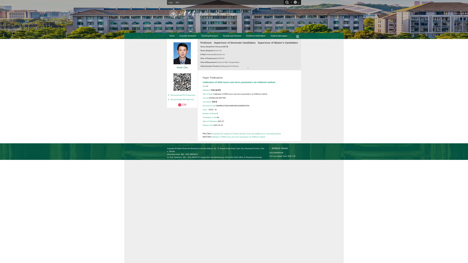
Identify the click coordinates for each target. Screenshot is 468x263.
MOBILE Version (280, 148)
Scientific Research (188, 36)
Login (170, 2)
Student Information (278, 36)
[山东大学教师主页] (208, 19)
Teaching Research (209, 36)
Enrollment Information (256, 36)
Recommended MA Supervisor (182, 99)
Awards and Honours (232, 36)
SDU (177, 2)
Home (172, 36)
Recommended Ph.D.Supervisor (183, 95)
